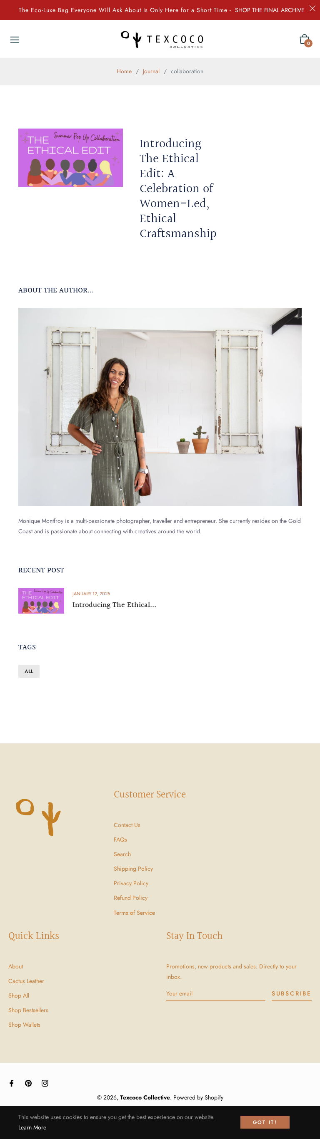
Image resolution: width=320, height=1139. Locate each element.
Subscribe (292, 993)
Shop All (18, 995)
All (29, 671)
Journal (151, 71)
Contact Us (127, 825)
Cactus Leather (26, 981)
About (15, 966)
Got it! (265, 1122)
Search (122, 854)
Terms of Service (134, 913)
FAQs (120, 839)
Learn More (32, 1127)
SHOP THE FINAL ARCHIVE (270, 10)
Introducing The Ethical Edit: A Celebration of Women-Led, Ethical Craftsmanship (178, 189)
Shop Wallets (24, 1024)
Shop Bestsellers (28, 1010)
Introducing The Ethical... (114, 605)
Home (124, 71)
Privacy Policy (131, 883)
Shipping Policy (133, 868)
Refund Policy (131, 898)
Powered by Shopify (198, 1097)
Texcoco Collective (145, 1097)
